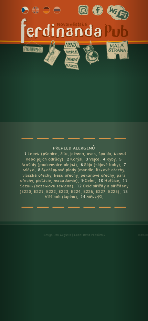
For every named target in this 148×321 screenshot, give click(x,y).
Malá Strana (117, 49)
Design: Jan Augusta (57, 235)
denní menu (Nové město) (71, 59)
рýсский (57, 10)
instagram (83, 10)
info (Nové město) (52, 53)
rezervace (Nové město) (33, 46)
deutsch (46, 10)
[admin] (143, 235)
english (35, 10)
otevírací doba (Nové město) (91, 52)
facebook (97, 10)
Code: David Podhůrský (89, 235)
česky (25, 10)
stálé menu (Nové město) (71, 52)
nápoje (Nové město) (71, 66)
